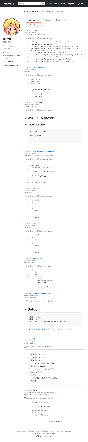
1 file (27, 38)
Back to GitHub (59, 3)
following (6, 48)
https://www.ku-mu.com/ (12, 57)
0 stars (50, 38)
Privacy (24, 431)
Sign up (80, 3)
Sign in (71, 3)
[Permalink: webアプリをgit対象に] (26, 117)
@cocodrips (9, 61)
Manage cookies (66, 431)
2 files (28, 301)
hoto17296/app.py (50, 392)
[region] (54, 51)
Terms (19, 431)
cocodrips (27, 30)
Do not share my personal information (44, 433)
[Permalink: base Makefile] (26, 124)
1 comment (42, 38)
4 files (28, 398)
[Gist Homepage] (10, 3)
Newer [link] (51, 422)
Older (58, 422)
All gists (49, 3)
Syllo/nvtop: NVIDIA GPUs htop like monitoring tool (52, 329)
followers (9, 46)
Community (44, 431)
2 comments (42, 196)
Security (31, 431)
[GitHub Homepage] (37, 436)
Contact (57, 431)
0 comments (42, 75)
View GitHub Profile (11, 65)
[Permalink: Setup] (26, 309)
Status (37, 431)
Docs (51, 431)
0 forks (34, 38)
